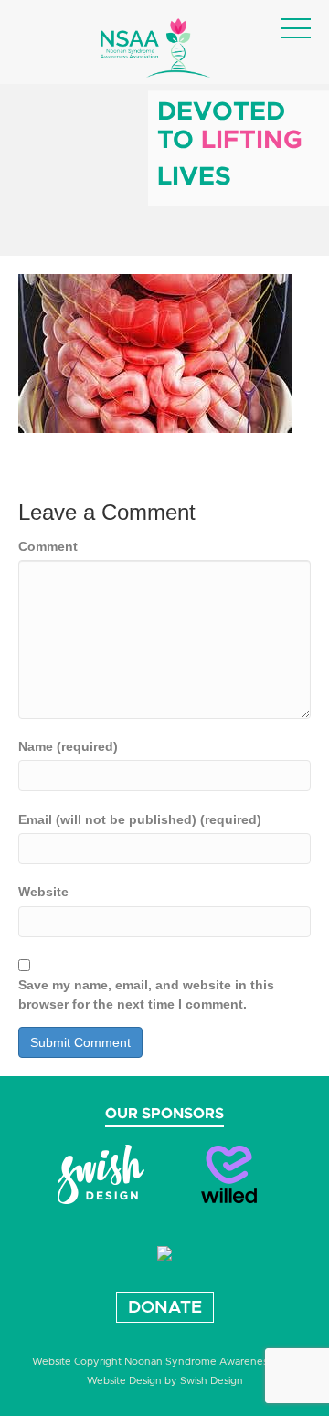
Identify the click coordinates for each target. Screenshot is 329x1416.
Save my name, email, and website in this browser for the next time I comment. (146, 993)
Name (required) (68, 746)
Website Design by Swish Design (165, 1381)
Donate (165, 1307)
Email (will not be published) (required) (139, 819)
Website (43, 891)
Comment (48, 546)
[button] (296, 30)
